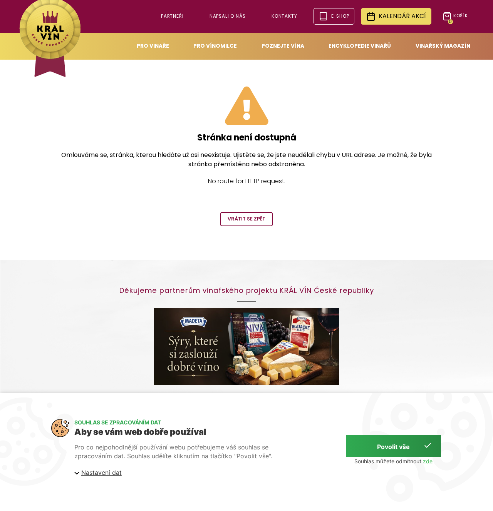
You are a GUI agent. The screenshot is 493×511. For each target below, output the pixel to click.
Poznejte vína (283, 46)
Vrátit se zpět (246, 218)
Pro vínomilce (215, 46)
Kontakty (284, 16)
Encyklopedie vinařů (360, 46)
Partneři (172, 16)
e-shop (340, 16)
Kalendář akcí (402, 16)
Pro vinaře (153, 46)
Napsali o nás (228, 16)
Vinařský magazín (443, 46)
